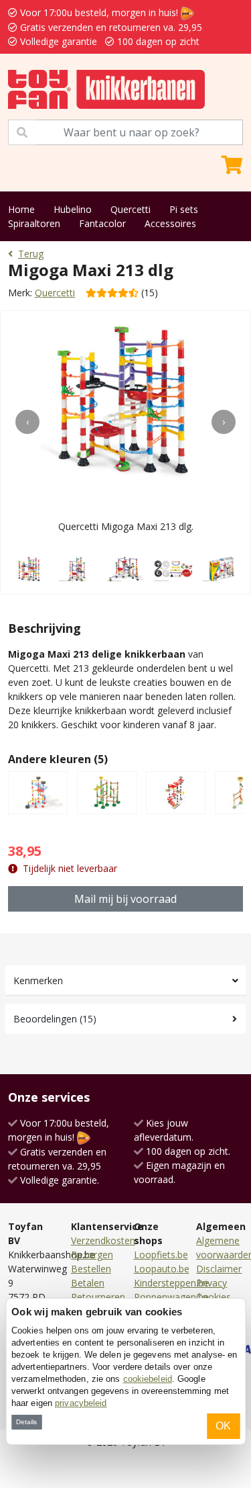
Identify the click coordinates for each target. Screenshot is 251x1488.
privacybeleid (80, 1403)
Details (26, 1422)
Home (21, 209)
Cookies (213, 1296)
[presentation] (27, 422)
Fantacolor (102, 223)
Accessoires (170, 223)
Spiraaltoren (34, 223)
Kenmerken (38, 980)
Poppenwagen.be (171, 1296)
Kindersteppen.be (171, 1282)
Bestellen (91, 1268)
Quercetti (130, 209)
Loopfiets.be (161, 1254)
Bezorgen (92, 1254)
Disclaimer (219, 1268)
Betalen (87, 1282)
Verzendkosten (103, 1240)
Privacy (211, 1282)
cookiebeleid (147, 1379)
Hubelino (73, 209)
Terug (31, 253)
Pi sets (183, 209)
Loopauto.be (161, 1268)
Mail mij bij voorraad (125, 898)
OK (223, 1426)
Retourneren (98, 1296)
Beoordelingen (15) (54, 1018)
